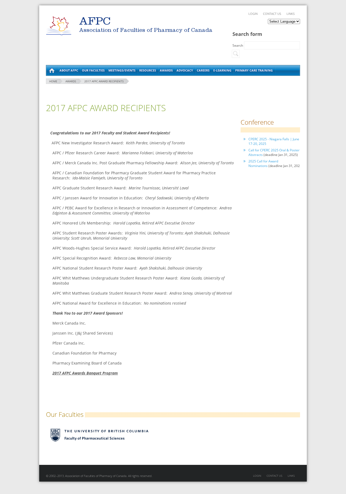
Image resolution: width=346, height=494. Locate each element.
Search (238, 45)
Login (253, 14)
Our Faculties (93, 70)
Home (51, 70)
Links (291, 14)
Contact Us (272, 14)
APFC (58, 25)
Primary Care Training (254, 70)
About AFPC (68, 70)
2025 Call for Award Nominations (263, 163)
